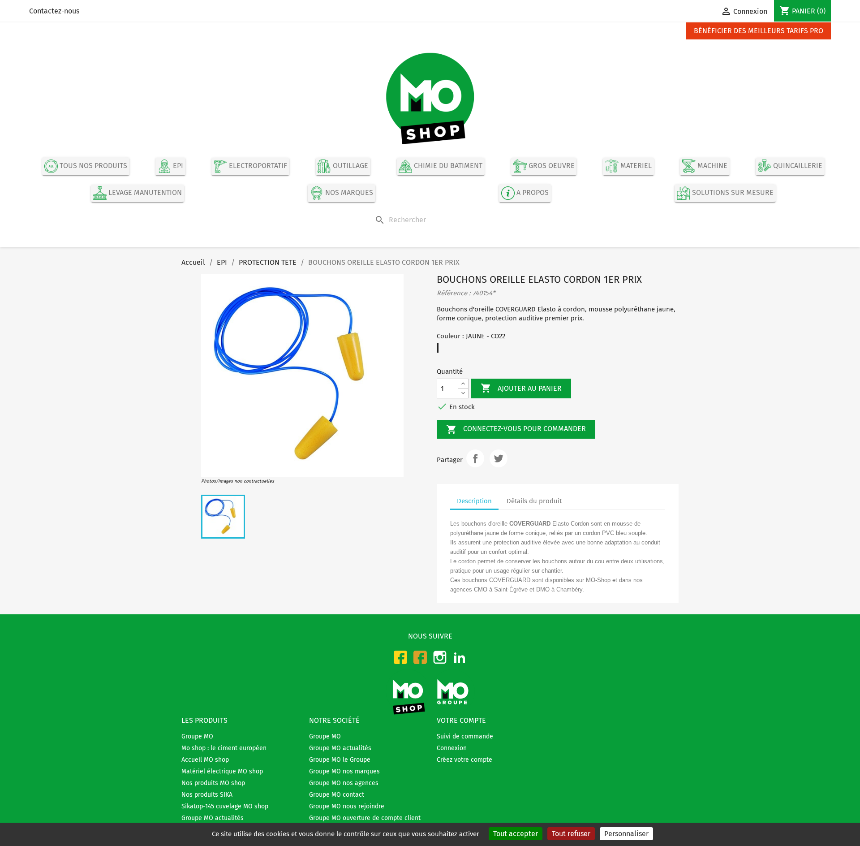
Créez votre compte (464, 760)
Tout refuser (571, 833)
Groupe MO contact (336, 795)
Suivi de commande (465, 736)
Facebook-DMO (420, 657)
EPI (177, 166)
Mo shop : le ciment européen (224, 748)
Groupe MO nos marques (344, 771)
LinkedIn (460, 657)
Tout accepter (515, 833)
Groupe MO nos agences (343, 783)
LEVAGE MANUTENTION (144, 193)
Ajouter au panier (521, 388)
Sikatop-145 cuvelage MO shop (224, 806)
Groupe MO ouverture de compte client (365, 818)
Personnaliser (626, 833)
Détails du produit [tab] (534, 501)
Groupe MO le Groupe (339, 760)
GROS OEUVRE (551, 166)
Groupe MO (197, 736)
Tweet (498, 458)
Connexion (452, 748)
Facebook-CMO (400, 657)
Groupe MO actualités (212, 818)
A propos (532, 193)
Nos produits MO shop (213, 783)
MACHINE (711, 166)
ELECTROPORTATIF (257, 166)
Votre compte (461, 720)
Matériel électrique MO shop (222, 771)
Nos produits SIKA (206, 795)
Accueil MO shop (205, 760)
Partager (475, 458)
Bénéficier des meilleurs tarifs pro (758, 30)
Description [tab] (474, 501)
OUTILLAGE (349, 166)
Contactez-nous (54, 11)
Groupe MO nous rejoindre (346, 806)
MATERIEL (635, 166)
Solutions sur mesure (732, 193)
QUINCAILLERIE (796, 166)
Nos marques (348, 193)
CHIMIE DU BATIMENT (447, 166)
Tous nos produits (92, 166)
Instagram (440, 657)
